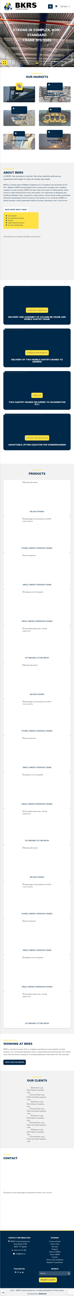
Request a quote (48, 1280)
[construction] (19, 142)
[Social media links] (16, 1272)
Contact (55, 1257)
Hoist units (54, 1244)
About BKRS (55, 1254)
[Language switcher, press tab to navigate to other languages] (65, 6)
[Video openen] (4, 62)
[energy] (55, 118)
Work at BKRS (55, 1252)
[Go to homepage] (20, 6)
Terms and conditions (54, 1260)
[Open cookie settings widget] (3, 1292)
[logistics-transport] (19, 118)
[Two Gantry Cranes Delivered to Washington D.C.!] (37, 390)
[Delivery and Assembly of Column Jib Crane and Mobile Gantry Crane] (37, 305)
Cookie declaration (44, 1290)
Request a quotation (55, 1262)
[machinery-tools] (55, 142)
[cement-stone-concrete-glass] (55, 94)
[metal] (19, 94)
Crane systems (55, 1241)
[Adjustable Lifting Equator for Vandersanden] (37, 432)
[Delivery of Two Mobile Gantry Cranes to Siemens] (37, 348)
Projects (55, 1249)
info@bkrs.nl (20, 1254)
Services (55, 1246)
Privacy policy (58, 1290)
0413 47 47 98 (20, 1250)
